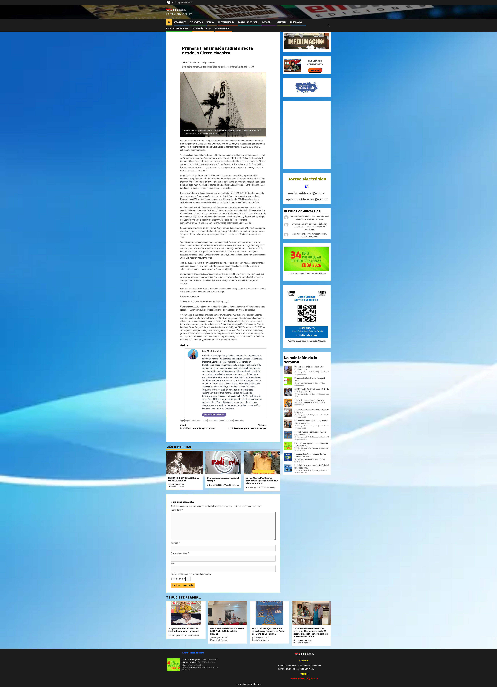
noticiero (223, 421)
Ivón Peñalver (194, 636)
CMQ (199, 421)
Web (173, 563)
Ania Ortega (308, 383)
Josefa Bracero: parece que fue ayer (309, 400)
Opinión (210, 22)
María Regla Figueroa (311, 415)
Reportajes (180, 22)
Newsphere (242, 684)
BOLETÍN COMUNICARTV (177, 29)
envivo (167, 12)
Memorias (281, 22)
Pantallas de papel (248, 22)
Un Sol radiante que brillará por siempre (247, 427)
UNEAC (306, 394)
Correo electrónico (180, 553)
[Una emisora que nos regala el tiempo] (223, 462)
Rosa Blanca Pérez (177, 487)
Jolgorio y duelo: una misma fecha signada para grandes (183, 629)
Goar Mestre (213, 421)
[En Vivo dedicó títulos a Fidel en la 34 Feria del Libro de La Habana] (227, 613)
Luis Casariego (271, 488)
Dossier (266, 22)
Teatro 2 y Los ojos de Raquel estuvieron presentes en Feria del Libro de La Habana (268, 631)
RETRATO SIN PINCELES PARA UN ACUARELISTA (183, 479)
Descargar (315, 70)
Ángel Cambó (190, 421)
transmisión (239, 421)
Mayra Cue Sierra (209, 63)
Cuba (205, 421)
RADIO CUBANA (222, 29)
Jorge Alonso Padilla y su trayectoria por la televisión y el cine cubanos (262, 481)
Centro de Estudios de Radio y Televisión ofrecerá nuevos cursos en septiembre (310, 226)
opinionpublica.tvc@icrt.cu (306, 199)
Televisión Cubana (201, 29)
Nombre (175, 543)
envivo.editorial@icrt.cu (306, 193)
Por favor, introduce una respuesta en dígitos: (191, 574)
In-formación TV (226, 22)
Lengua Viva (296, 22)
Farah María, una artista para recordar (198, 427)
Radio (230, 421)
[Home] (169, 22)
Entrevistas (196, 22)
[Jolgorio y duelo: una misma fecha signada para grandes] (186, 613)
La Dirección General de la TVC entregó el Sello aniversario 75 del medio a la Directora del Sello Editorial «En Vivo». (311, 632)
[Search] (328, 25)
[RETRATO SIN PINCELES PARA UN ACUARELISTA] (184, 462)
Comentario (177, 510)
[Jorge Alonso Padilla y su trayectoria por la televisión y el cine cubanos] (262, 462)
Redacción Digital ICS (311, 372)
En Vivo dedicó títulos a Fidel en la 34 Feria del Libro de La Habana (227, 631)
